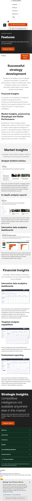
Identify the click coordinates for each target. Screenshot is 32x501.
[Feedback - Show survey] (1, 472)
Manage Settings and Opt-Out (15, 498)
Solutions (14, 4)
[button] (16, 430)
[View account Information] (8, 21)
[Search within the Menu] (4, 25)
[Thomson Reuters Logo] (16, 0)
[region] (16, 490)
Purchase (14, 10)
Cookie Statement (7, 494)
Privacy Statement (16, 494)
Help (13, 17)
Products (14, 7)
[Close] (29, 482)
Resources (15, 14)
